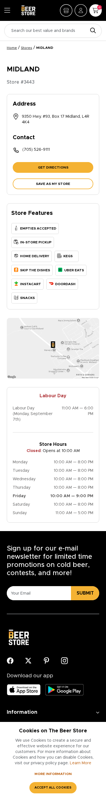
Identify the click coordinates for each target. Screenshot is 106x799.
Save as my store (53, 183)
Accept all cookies (53, 787)
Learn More (80, 763)
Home (12, 47)
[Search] (91, 31)
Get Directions (53, 167)
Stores (26, 47)
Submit (85, 593)
